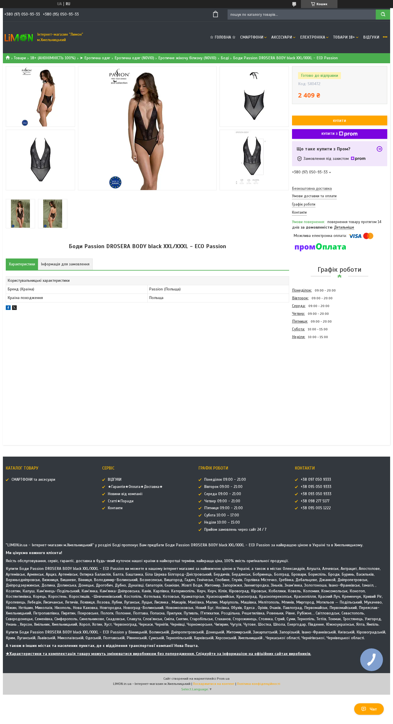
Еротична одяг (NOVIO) (134, 57)
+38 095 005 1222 (316, 508)
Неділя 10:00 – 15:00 (222, 522)
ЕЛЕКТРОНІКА (312, 37)
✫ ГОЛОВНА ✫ (223, 37)
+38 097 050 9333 (316, 479)
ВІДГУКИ (371, 37)
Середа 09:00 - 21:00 (222, 494)
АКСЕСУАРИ (281, 37)
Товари (20, 57)
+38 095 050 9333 (316, 486)
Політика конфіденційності (258, 684)
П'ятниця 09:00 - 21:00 (223, 508)
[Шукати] (383, 14)
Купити (339, 121)
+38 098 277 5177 (315, 501)
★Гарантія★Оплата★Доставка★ (135, 486)
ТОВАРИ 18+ (344, 37)
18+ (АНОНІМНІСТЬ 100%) (53, 57)
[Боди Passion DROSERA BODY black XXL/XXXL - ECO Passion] (312, 371)
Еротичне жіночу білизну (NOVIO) (187, 57)
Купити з (329, 134)
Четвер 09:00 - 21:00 (222, 501)
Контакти (115, 508)
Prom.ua (223, 679)
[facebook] (8, 308)
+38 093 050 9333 (316, 494)
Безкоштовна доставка (312, 188)
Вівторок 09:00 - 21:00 (223, 486)
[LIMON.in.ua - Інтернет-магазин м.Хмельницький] (18, 37)
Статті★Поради (120, 501)
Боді (225, 57)
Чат (373, 709)
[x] (14, 308)
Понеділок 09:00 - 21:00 (225, 479)
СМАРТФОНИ (251, 37)
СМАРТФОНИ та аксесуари (33, 479)
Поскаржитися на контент (213, 684)
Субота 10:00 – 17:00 (221, 515)
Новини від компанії (125, 494)
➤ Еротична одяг (95, 57)
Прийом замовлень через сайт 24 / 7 (235, 529)
